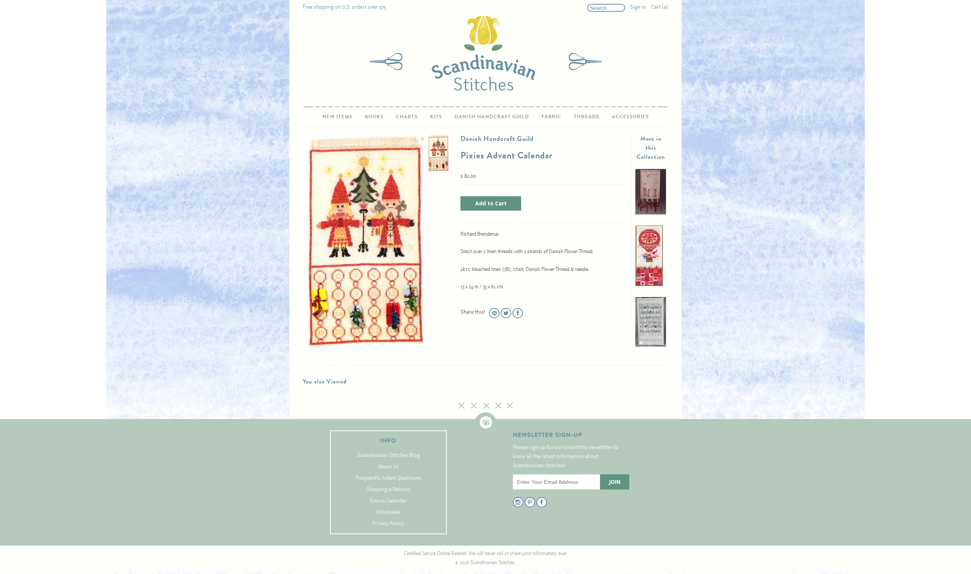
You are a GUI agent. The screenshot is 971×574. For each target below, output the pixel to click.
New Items (337, 116)
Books (374, 116)
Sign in (638, 7)
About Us (388, 467)
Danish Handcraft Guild (491, 116)
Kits (436, 116)
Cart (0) (659, 7)
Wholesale (388, 512)
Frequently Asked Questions (388, 478)
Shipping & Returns (388, 490)
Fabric (551, 116)
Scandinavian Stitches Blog (388, 455)
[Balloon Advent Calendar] (649, 285)
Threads (586, 116)
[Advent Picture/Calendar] (650, 213)
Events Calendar (388, 501)
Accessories (630, 116)
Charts (407, 116)
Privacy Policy (388, 524)
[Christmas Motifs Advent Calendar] (650, 345)
